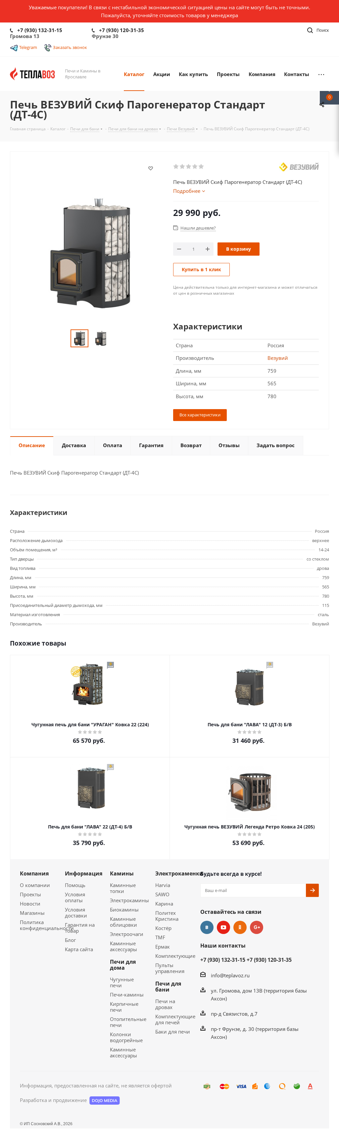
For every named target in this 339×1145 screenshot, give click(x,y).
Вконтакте (207, 927)
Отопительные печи (128, 1022)
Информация (83, 873)
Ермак (162, 946)
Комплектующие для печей (175, 1019)
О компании (35, 885)
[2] (182, 166)
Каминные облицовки (123, 921)
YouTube (223, 927)
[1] (176, 166)
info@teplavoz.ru (230, 975)
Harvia (162, 885)
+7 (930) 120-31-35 (121, 30)
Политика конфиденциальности (47, 925)
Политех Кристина (166, 916)
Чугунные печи (122, 982)
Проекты (30, 894)
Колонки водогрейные (126, 1037)
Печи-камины (127, 994)
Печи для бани (168, 986)
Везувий (277, 358)
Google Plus (256, 927)
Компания (34, 873)
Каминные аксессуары (123, 946)
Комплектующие (175, 956)
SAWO (162, 894)
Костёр (163, 928)
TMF (160, 937)
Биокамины (124, 909)
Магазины (32, 913)
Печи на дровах (165, 1004)
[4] (195, 166)
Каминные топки (123, 888)
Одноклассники (240, 927)
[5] (201, 166)
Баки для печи (172, 1031)
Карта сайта (79, 949)
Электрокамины (129, 900)
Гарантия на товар (80, 927)
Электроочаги (126, 934)
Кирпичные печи (124, 1006)
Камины (122, 873)
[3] (189, 166)
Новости (30, 903)
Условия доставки (76, 912)
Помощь (75, 885)
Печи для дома (123, 964)
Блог (70, 940)
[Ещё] (321, 74)
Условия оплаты (75, 897)
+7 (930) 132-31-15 (39, 30)
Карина (164, 903)
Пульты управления (169, 968)
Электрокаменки (179, 873)
